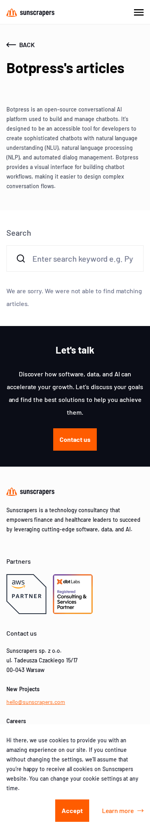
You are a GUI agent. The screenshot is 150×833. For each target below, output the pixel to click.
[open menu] (139, 12)
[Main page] (30, 12)
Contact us (75, 439)
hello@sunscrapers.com (35, 701)
